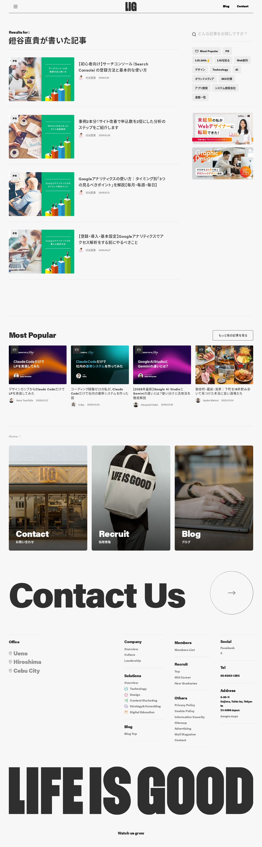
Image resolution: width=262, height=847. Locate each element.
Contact (242, 6)
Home (13, 436)
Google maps (229, 716)
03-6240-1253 (229, 675)
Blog (226, 6)
